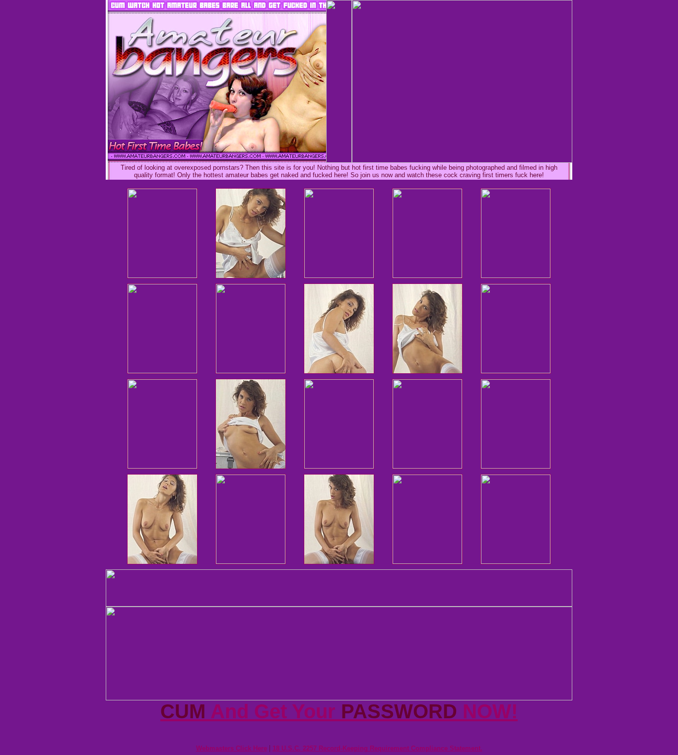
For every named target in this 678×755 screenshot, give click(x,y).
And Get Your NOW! (339, 711)
